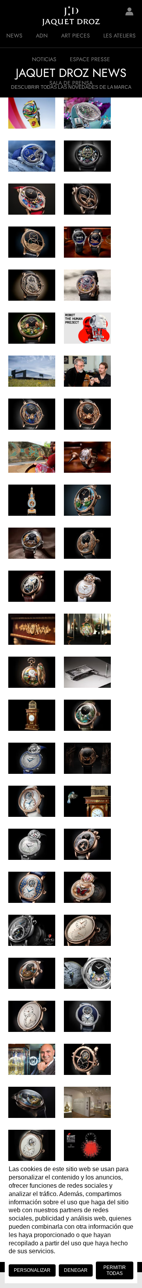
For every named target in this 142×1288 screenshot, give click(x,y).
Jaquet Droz (12, 15)
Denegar (76, 1270)
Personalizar (32, 1270)
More (86, 910)
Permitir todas (114, 1270)
